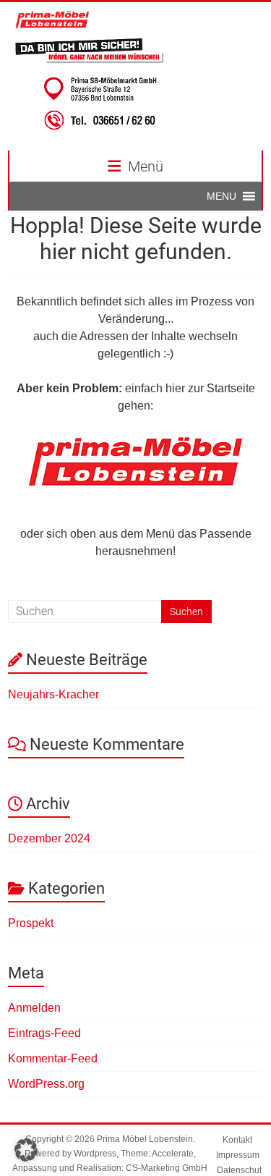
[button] (221, 196)
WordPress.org (46, 1084)
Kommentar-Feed (53, 1058)
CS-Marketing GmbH (166, 1168)
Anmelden (34, 1008)
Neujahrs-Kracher (53, 694)
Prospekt (30, 923)
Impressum (237, 1155)
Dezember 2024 (49, 838)
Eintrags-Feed (44, 1033)
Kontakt (237, 1140)
